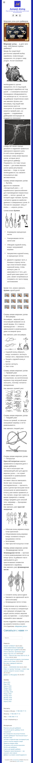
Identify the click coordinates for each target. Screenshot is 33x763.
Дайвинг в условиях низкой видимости (15, 755)
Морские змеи (8, 737)
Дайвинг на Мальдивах (10, 674)
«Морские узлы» (20, 626)
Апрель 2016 (7, 701)
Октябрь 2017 (8, 695)
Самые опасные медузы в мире (13, 741)
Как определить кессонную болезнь (14, 733)
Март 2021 (7, 684)
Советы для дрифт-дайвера (12, 749)
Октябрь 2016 (8, 699)
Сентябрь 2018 (8, 692)
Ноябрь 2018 (7, 690)
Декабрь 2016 (8, 697)
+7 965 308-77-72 (21, 711)
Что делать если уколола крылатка (14, 745)
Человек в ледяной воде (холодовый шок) (16, 739)
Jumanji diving (17, 9)
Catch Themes (20, 761)
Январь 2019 (7, 688)
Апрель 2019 (7, 686)
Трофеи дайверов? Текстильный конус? (16, 735)
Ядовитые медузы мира (11, 743)
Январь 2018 (7, 694)
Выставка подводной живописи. (13, 663)
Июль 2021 (7, 682)
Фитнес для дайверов (10, 747)
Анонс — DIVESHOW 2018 (12, 667)
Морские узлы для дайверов (12, 728)
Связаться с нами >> (16, 630)
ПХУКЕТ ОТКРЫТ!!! (9, 646)
